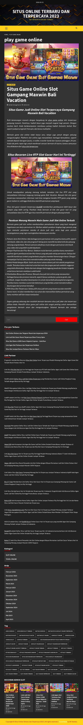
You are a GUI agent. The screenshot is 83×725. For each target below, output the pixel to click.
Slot (30, 388)
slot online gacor (66, 669)
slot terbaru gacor (70, 673)
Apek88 (39, 207)
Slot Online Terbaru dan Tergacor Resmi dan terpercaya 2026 (27, 333)
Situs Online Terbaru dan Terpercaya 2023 (41, 14)
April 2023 (9, 619)
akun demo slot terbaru (24, 631)
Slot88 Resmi (26, 522)
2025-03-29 (55, 707)
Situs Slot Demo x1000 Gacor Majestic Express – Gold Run (26, 341)
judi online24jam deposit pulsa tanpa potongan (54, 639)
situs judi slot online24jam (54, 656)
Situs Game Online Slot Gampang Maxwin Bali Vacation (32, 94)
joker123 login (69, 635)
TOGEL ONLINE (11, 559)
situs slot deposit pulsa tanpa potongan (61, 661)
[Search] (76, 28)
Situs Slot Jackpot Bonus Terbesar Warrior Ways (22, 349)
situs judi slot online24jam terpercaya (17, 661)
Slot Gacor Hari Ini (36, 416)
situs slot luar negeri (12, 665)
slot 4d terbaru (25, 669)
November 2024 (11, 599)
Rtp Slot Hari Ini (16, 369)
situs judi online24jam (12, 656)
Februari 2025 (11, 588)
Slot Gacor (19, 472)
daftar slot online (43, 635)
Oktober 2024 (11, 603)
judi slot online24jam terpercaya (57, 644)
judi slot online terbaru (36, 648)
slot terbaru (57, 673)
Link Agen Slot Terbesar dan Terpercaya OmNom (22, 345)
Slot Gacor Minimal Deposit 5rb (34, 397)
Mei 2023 (9, 615)
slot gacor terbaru (39, 669)
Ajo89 (6, 435)
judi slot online (23, 644)
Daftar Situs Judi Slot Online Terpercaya (27, 379)
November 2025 (11, 576)
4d (15, 491)
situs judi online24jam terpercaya (32, 656)
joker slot (34, 639)
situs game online (55, 120)
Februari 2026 (11, 572)
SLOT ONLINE (11, 84)
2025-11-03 (25, 709)
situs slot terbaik (57, 665)
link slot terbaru (52, 648)
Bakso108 (7, 500)
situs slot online (27, 665)
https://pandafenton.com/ (15, 510)
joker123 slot (10, 639)
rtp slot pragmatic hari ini (28, 652)
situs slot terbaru (11, 669)
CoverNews (63, 722)
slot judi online (52, 669)
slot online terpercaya (43, 673)
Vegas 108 (7, 463)
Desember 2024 (11, 595)
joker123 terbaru (22, 639)
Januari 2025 (10, 592)
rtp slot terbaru (66, 652)
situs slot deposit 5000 (39, 661)
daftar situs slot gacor (26, 635)
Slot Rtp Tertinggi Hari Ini (15, 105)
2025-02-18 (26, 105)
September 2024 (11, 607)
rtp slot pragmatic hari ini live (48, 652)
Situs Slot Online (31, 360)
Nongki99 (7, 531)
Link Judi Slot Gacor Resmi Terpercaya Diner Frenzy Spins (25, 337)
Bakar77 (7, 540)
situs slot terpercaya (30, 146)
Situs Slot (10, 407)
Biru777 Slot (8, 482)
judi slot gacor (10, 644)
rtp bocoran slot (11, 652)
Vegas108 (7, 444)
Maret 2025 (10, 584)
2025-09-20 (40, 709)
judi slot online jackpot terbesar (16, 648)
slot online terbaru (27, 673)
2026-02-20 (9, 711)
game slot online (57, 635)
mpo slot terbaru (66, 648)
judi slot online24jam (37, 644)
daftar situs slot (11, 635)
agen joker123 (10, 631)
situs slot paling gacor (42, 665)
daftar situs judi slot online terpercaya (60, 631)
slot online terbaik (12, 673)
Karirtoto (7, 426)
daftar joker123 (40, 631)
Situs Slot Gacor (12, 454)
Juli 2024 (9, 611)
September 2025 (11, 580)
